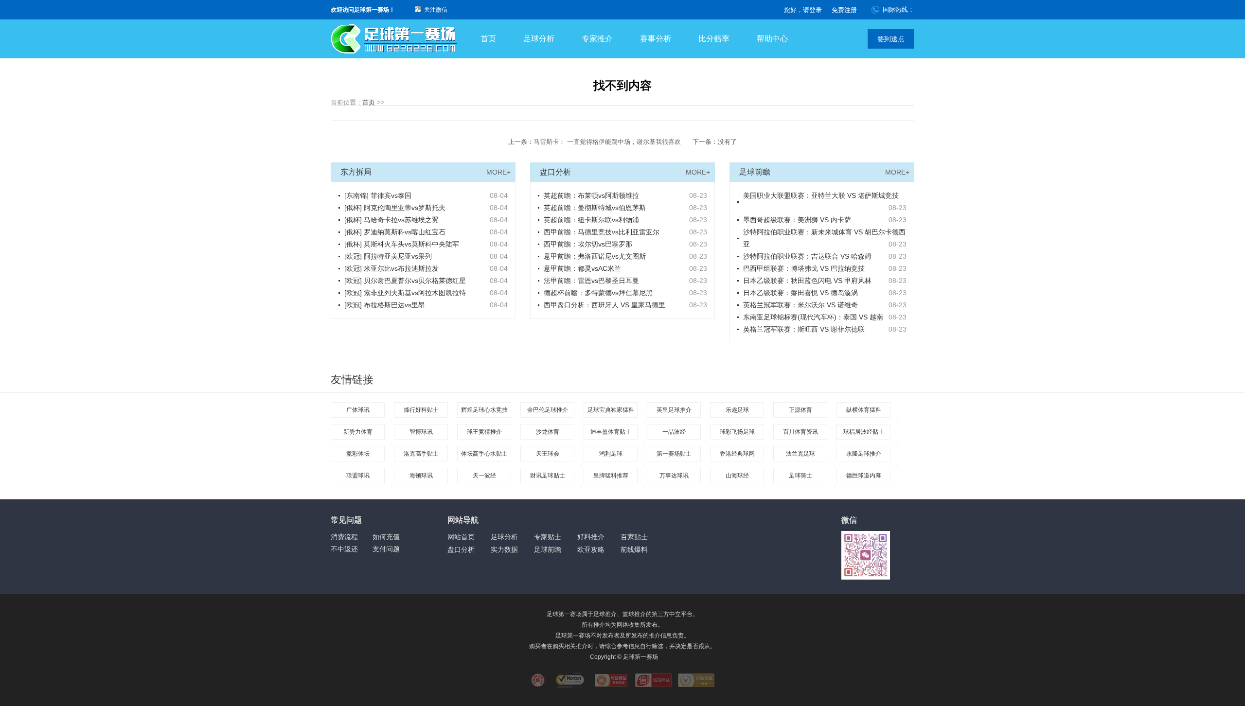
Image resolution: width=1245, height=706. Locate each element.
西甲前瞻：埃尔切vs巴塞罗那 (588, 244)
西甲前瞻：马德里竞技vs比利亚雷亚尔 (601, 232)
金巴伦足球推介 (547, 409)
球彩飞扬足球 (737, 431)
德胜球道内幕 (863, 475)
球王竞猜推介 (484, 431)
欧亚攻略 (591, 549)
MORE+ (498, 172)
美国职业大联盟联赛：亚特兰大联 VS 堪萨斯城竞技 (821, 195)
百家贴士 (634, 537)
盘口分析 (461, 549)
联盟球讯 (358, 475)
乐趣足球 (737, 409)
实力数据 (504, 549)
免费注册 (844, 10)
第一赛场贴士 (674, 453)
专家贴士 (547, 537)
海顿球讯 (421, 475)
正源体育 (800, 409)
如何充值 (386, 537)
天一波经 (484, 475)
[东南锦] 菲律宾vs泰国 (377, 195)
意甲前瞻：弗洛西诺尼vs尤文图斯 (595, 256)
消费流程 (344, 537)
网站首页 (461, 537)
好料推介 (591, 537)
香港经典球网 (737, 453)
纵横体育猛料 (863, 409)
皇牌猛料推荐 (610, 475)
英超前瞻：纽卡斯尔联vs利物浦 (591, 220)
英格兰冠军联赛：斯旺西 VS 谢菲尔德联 (804, 329)
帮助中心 (772, 39)
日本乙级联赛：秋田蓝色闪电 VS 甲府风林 (807, 280)
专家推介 (597, 39)
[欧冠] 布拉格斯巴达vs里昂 (384, 305)
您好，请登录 (803, 10)
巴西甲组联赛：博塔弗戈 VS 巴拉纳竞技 (804, 268)
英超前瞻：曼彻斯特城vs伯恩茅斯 (595, 208)
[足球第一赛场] (394, 39)
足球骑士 (800, 475)
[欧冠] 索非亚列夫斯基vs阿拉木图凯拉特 (405, 293)
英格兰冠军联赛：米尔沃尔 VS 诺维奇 (800, 305)
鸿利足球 (610, 453)
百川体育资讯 (800, 431)
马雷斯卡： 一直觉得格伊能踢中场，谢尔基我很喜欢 (607, 141)
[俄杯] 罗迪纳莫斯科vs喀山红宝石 (394, 232)
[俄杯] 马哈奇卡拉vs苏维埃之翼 (391, 220)
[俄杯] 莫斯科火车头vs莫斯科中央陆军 (401, 244)
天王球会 (547, 453)
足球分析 (538, 39)
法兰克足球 (800, 453)
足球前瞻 (547, 549)
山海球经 (737, 475)
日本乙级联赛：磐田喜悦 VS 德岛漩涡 (800, 293)
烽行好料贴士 (421, 409)
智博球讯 (421, 431)
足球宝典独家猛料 (610, 409)
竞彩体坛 (358, 453)
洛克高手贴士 (421, 453)
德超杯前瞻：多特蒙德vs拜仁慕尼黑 (598, 293)
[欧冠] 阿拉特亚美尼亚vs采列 (388, 256)
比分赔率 (713, 39)
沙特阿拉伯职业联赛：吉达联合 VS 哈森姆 (807, 256)
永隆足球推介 (863, 453)
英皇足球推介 (674, 409)
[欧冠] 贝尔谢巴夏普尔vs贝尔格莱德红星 (405, 280)
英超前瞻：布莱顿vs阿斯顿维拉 (591, 195)
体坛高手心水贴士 (484, 453)
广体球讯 (358, 409)
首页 (488, 39)
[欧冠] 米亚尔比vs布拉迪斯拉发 (391, 268)
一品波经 (674, 431)
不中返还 (344, 549)
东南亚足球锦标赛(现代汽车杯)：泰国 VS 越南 (813, 317)
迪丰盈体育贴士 (610, 431)
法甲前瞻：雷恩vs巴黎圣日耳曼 (591, 280)
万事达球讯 (674, 475)
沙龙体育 (547, 431)
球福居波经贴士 (863, 431)
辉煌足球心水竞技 (484, 409)
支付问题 (386, 549)
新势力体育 (358, 431)
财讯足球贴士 (547, 475)
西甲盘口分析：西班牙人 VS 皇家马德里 (604, 305)
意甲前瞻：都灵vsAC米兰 (582, 268)
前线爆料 (634, 549)
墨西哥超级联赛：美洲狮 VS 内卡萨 (797, 220)
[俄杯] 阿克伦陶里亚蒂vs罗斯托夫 (394, 208)
